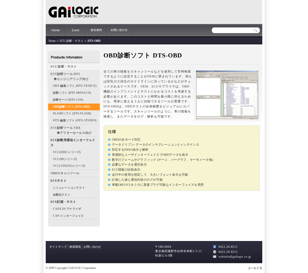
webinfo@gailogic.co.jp (234, 256)
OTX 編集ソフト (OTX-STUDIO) (74, 120)
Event (75, 30)
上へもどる (255, 268)
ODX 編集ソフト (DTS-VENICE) (74, 85)
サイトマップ (58, 246)
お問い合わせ (119, 30)
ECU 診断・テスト (71, 41)
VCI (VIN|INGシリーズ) (69, 166)
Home (55, 30)
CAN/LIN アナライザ (67, 209)
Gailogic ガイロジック (73, 12)
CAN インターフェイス (68, 215)
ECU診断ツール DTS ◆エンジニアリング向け (70, 76)
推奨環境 (75, 246)
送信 (256, 30)
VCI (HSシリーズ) (65, 159)
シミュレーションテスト (69, 187)
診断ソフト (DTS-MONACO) (72, 92)
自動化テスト (62, 194)
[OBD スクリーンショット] (227, 120)
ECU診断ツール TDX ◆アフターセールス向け (71, 130)
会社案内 (96, 30)
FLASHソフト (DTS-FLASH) (72, 113)
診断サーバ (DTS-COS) (68, 99)
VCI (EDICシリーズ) (67, 152)
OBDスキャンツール (65, 173)
